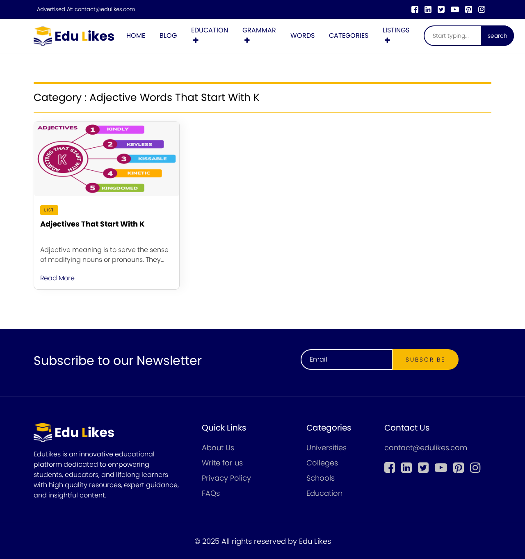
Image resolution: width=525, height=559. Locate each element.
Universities (326, 447)
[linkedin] (428, 9)
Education (209, 30)
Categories (348, 35)
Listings (396, 30)
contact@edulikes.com (105, 9)
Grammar (259, 30)
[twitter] (441, 9)
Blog (168, 35)
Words (302, 35)
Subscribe (425, 359)
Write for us (222, 463)
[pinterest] (468, 9)
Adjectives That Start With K (92, 224)
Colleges (322, 463)
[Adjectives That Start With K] (106, 158)
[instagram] (481, 9)
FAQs (211, 493)
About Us (218, 447)
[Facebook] (414, 9)
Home (135, 35)
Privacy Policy (226, 478)
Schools (320, 478)
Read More (57, 278)
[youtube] (455, 9)
